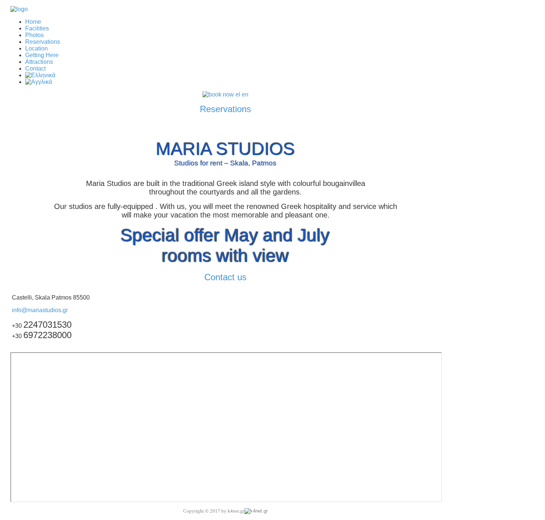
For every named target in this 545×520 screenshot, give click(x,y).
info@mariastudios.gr (40, 310)
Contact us (225, 277)
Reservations (225, 109)
